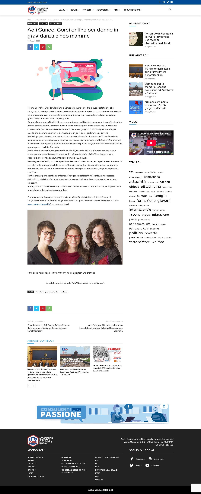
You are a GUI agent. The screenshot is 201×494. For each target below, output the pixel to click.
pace (133, 219)
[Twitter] (168, 2)
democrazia (167, 187)
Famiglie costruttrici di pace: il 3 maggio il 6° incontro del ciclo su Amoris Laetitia (107, 368)
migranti (146, 215)
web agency (94, 490)
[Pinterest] (43, 47)
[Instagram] (164, 2)
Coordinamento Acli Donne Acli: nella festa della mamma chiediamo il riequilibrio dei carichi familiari (48, 328)
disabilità (160, 192)
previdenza (136, 237)
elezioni (132, 196)
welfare (64, 292)
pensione (154, 229)
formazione (146, 200)
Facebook (140, 459)
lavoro (134, 214)
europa (142, 195)
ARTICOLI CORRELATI (40, 340)
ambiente (139, 172)
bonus (151, 182)
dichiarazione (144, 192)
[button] (170, 10)
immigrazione (144, 205)
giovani (163, 200)
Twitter (139, 466)
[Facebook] (160, 2)
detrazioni (133, 192)
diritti (153, 192)
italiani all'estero (159, 210)
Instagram (159, 459)
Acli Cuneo (52, 20)
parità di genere (159, 224)
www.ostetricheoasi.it (38, 204)
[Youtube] (172, 2)
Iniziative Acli (40, 20)
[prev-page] (29, 385)
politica (136, 233)
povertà (151, 233)
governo (133, 205)
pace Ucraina (144, 220)
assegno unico (135, 177)
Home (30, 20)
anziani (161, 172)
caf (156, 182)
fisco (132, 201)
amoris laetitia (150, 172)
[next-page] (33, 385)
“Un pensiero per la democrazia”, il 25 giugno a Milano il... (156, 105)
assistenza (152, 176)
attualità (137, 181)
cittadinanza (151, 186)
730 (131, 172)
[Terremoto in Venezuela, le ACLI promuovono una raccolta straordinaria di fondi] (136, 39)
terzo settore (139, 242)
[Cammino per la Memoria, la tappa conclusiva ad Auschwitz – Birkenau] (75, 356)
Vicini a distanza (55, 23)
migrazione (160, 214)
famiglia (39, 292)
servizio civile (150, 238)
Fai (150, 196)
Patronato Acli (138, 228)
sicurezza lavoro (164, 238)
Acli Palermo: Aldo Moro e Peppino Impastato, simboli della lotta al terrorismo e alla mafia (101, 328)
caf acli (165, 182)
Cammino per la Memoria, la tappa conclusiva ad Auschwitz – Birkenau (74, 372)
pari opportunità (51, 292)
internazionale (140, 209)
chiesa (134, 186)
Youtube (155, 466)
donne (169, 191)
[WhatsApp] (49, 47)
